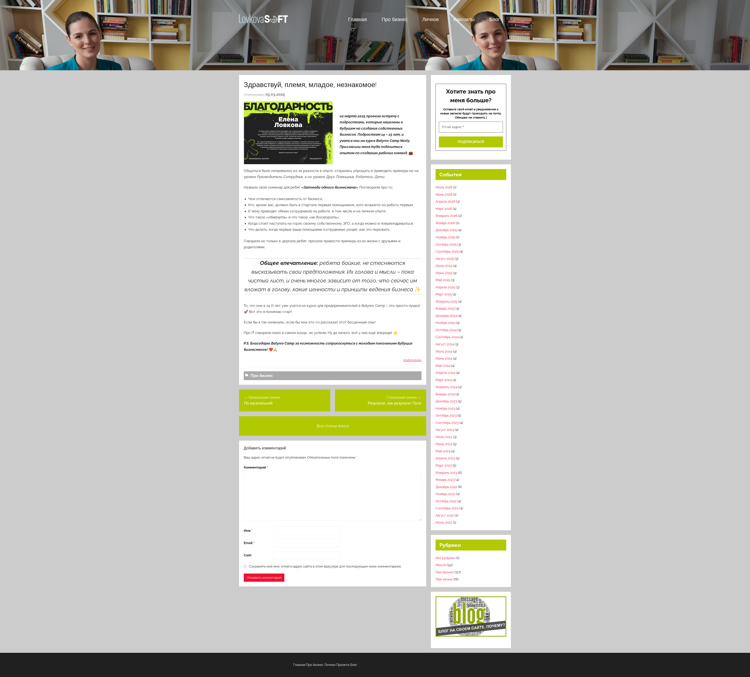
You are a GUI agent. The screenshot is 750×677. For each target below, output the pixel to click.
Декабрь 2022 (446, 487)
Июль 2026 (444, 187)
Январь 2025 (445, 308)
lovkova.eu (412, 360)
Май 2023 (443, 451)
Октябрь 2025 (446, 244)
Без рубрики (445, 558)
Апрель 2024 (445, 373)
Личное (430, 19)
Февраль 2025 (446, 301)
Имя (248, 531)
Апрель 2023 (445, 458)
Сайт (248, 555)
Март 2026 (444, 209)
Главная (357, 19)
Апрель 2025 (445, 287)
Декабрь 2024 (446, 316)
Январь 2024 (445, 394)
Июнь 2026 (444, 194)
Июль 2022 (444, 522)
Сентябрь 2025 (447, 251)
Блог (494, 19)
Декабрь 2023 (446, 401)
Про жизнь (444, 579)
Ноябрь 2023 (445, 408)
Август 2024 (445, 344)
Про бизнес (395, 19)
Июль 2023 (444, 437)
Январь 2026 (445, 223)
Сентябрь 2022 (447, 508)
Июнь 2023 (444, 444)
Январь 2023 (445, 480)
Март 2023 (444, 465)
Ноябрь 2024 (445, 323)
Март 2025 (444, 294)
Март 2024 (444, 380)
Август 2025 (445, 259)
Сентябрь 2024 (447, 337)
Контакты (464, 19)
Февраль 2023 (446, 473)
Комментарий (256, 467)
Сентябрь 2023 (447, 423)
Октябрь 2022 (446, 501)
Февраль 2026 (446, 216)
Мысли (441, 565)
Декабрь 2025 (446, 230)
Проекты (342, 665)
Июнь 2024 (444, 358)
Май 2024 (443, 366)
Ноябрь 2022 (445, 494)
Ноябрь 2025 (445, 237)
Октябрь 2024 (446, 330)
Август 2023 (445, 430)
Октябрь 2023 (446, 415)
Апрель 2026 (445, 201)
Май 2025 (443, 280)
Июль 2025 (444, 266)
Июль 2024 (444, 351)
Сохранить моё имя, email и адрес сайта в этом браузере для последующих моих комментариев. (325, 566)
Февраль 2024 (446, 387)
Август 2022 (445, 515)
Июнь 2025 (444, 273)
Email (249, 543)
